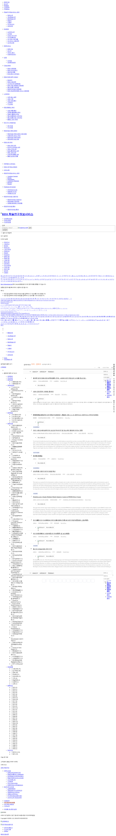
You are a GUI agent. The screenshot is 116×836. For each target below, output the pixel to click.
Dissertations (10, 179)
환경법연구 (17, 651)
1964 (15, 748)
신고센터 (10, 104)
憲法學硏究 (17, 480)
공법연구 (16, 462)
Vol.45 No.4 (66, 552)
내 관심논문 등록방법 (13, 83)
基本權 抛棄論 (37, 456)
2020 (15, 696)
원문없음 (17, 383)
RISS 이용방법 (11, 68)
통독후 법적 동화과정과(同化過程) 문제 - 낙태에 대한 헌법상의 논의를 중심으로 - (59, 378)
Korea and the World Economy (16, 604)
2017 (15, 701)
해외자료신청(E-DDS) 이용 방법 (17, 134)
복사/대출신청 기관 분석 (14, 117)
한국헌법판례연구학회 (44, 418)
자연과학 (17, 676)
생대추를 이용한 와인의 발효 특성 (44, 471)
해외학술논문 (11, 19)
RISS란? (9, 80)
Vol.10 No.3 (79, 474)
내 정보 (9, 60)
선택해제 (3, 367)
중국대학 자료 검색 (13, 139)
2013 (15, 708)
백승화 (42, 433)
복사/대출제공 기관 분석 (14, 116)
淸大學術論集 (18, 590)
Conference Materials (13, 181)
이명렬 (39, 433)
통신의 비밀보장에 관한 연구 (42, 549)
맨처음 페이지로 (44, 580)
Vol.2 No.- (67, 418)
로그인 (6, 4)
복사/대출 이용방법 (13, 87)
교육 (15, 684)
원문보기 (41, 398)
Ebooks (9, 178)
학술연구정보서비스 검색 (11, 12)
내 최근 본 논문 (12, 35)
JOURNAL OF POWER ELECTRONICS (73, 499)
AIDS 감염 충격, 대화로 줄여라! (43, 391)
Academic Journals (12, 176)
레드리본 (16, 502)
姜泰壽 (35, 418)
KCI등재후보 (18, 418)
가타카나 (7, 244)
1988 (15, 745)
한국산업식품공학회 (67, 433)
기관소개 (7, 806)
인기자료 (10, 127)
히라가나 (7, 242)
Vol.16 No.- (63, 536)
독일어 (6, 253)
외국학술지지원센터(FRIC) (15, 776)
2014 (15, 706)
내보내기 (34, 371)
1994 (15, 740)
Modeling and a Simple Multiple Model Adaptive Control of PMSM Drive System (57, 497)
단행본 (9, 22)
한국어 (16, 752)
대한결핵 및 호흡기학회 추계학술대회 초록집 (17, 535)
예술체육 (16, 680)
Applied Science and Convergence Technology (16, 571)
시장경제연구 (18, 529)
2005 (15, 721)
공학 (15, 672)
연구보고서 (10, 24)
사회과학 (17, 669)
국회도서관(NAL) (12, 794)
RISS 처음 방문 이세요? (11, 77)
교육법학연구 (18, 658)
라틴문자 (7, 263)
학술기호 (7, 258)
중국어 (6, 246)
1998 (15, 733)
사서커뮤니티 (11, 779)
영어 (15, 754)
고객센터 (7, 7)
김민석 (39, 499)
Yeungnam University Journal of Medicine (16, 522)
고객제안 (10, 102)
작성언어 (10, 750)
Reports (9, 184)
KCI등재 (17, 414)
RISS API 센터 (8, 142)
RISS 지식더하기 (12, 70)
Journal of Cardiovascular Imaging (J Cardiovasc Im (17, 512)
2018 (15, 699)
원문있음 (17, 381)
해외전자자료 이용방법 (14, 89)
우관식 (39, 474)
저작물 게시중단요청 (10, 809)
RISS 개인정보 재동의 (10, 167)
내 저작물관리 (11, 37)
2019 (15, 697)
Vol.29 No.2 (61, 458)
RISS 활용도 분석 (9, 107)
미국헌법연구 (18, 656)
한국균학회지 (18, 436)
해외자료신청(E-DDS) (10, 130)
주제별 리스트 (11, 193)
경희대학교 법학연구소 (44, 552)
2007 (15, 718)
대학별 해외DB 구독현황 (14, 203)
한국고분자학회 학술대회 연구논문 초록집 (16, 473)
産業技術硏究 (18, 491)
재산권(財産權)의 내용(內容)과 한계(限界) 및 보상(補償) (51, 533)
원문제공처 (10, 385)
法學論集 (16, 538)
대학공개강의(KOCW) (14, 772)
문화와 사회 (17, 607)
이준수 (42, 474)
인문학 (16, 682)
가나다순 (10, 378)
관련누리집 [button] (7, 771)
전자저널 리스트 (12, 190)
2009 (15, 714)
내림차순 (105, 374)
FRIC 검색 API (11, 152)
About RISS (7, 65)
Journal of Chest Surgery (16, 648)
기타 (15, 678)
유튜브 (6, 831)
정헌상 (46, 433)
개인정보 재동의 (9, 804)
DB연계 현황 (11, 72)
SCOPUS (16, 416)
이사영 (42, 499)
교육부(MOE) (11, 788)
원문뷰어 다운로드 (9, 164)
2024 (15, 689)
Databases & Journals (10, 187)
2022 (15, 692)
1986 (15, 747)
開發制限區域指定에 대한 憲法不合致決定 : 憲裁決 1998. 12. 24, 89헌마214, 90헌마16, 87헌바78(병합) (65, 415)
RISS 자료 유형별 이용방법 (15, 85)
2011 (15, 711)
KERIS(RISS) (17, 407)
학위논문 (10, 15)
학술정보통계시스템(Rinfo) (15, 774)
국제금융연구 (18, 630)
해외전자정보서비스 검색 (11, 173)
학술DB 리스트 (12, 191)
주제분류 (10, 667)
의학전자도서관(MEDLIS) (15, 785)
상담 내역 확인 (11, 100)
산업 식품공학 (82, 433)
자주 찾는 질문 (11, 97)
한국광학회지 (18, 559)
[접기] (113, 398)
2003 (15, 725)
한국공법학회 (42, 458)
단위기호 (7, 267)
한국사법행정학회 (43, 381)
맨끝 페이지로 (92, 580)
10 (31, 548)
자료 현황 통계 (11, 110)
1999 (15, 731)
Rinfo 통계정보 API (13, 151)
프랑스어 (7, 251)
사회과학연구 (18, 519)
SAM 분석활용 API (13, 154)
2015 (15, 704)
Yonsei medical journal (16, 458)
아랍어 (6, 272)
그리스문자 (7, 249)
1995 (15, 738)
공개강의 (10, 26)
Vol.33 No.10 (63, 381)
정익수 (58, 433)
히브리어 (7, 254)
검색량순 (10, 376)
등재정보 (10, 412)
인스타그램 (7, 829)
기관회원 (10, 781)
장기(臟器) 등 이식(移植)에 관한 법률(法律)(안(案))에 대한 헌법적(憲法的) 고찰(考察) (60, 520)
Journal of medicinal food (16, 601)
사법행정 (16, 525)
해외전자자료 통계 (9, 206)
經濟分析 (16, 482)
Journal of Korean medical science (16, 561)
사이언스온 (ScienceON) (14, 797)
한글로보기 (51, 371)
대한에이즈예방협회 (43, 394)
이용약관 (7, 800)
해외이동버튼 (5, 834)
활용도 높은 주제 (12, 119)
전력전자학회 (53, 499)
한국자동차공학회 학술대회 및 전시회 (17, 612)
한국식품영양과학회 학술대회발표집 (16, 547)
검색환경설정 (11, 62)
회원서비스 (7, 46)
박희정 (50, 433)
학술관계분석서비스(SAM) (15, 778)
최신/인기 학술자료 (10, 122)
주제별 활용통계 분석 (13, 112)
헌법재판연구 (18, 632)
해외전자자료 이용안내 (11, 196)
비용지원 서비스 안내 (13, 135)
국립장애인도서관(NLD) (14, 790)
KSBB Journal (18, 431)
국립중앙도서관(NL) (13, 792)
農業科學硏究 (18, 527)
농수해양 (17, 670)
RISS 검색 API (11, 145)
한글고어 (7, 247)
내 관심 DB (10, 43)
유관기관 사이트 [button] (9, 787)
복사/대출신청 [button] (41, 385)
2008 (15, 716)
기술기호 (7, 260)
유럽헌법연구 (18, 608)
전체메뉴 (7, 9)
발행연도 (10, 685)
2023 (15, 691)
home (5, 358)
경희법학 (17, 429)
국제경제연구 (18, 564)
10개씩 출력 (106, 578)
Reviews (9, 182)
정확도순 (106, 371)
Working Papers (18, 621)
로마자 (6, 271)
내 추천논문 (11, 32)
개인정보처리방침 (9, 802)
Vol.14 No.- (63, 523)
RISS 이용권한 (11, 82)
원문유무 (10, 380)
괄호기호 (7, 256)
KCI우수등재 (17, 420)
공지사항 (7, 170)
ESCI (15, 422)
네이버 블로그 (8, 827)
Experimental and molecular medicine (17, 574)
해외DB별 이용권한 (13, 201)
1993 (15, 742)
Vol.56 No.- (64, 394)
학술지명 (10, 423)
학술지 (9, 20)
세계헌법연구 (18, 507)
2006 (15, 719)
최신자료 (10, 126)
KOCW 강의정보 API (13, 147)
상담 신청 (10, 99)
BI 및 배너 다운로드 (13, 74)
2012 (15, 709)
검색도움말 (7, 220)
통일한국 (16, 500)
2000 (15, 730)
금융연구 (16, 540)
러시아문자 (7, 265)
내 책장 (9, 34)
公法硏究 (16, 455)
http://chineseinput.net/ (7, 284)
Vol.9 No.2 (90, 433)
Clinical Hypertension (15, 627)
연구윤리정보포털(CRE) (14, 796)
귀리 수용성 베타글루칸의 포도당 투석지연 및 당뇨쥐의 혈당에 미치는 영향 (58, 430)
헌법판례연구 (18, 460)
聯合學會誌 (17, 531)
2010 (15, 713)
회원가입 (7, 2)
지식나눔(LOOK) (12, 783)
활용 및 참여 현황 (12, 156)
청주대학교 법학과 (43, 523)
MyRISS (6, 5)
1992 (15, 743)
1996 (15, 736)
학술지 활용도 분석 (13, 114)
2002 (15, 726)
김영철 (46, 499)
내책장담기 (43, 371)
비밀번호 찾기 (11, 54)
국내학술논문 (11, 17)
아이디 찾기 (11, 52)
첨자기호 (7, 262)
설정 (5, 57)
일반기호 (7, 269)
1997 (15, 735)
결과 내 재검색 (7, 233)
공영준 (54, 433)
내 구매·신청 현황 (12, 39)
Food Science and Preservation (16, 488)
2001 (15, 728)
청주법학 (16, 438)
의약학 (16, 674)
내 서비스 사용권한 (13, 41)
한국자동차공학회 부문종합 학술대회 (16, 617)
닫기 (2, 325)
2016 (15, 702)
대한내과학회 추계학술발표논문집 (16, 644)
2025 (15, 687)
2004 (15, 723)
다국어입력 (7, 222)
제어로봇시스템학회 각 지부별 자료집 (17, 582)
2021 (15, 694)
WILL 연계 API (11, 149)
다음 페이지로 (88, 580)
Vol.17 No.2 (88, 499)
